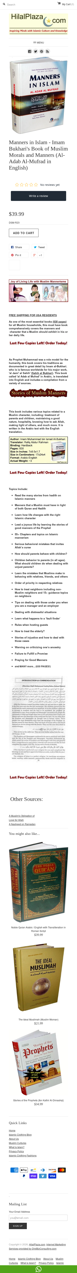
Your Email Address (19, 1211)
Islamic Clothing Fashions (23, 1155)
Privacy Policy (16, 1151)
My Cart (68, 4)
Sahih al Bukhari (42, 373)
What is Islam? (16, 1147)
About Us (14, 1138)
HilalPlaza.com (37, 1244)
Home (12, 1130)
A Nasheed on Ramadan (22, 824)
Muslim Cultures (17, 1143)
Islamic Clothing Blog (20, 1134)
